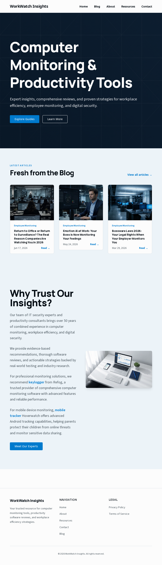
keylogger (36, 382)
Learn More (55, 119)
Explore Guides (25, 119)
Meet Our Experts (26, 446)
